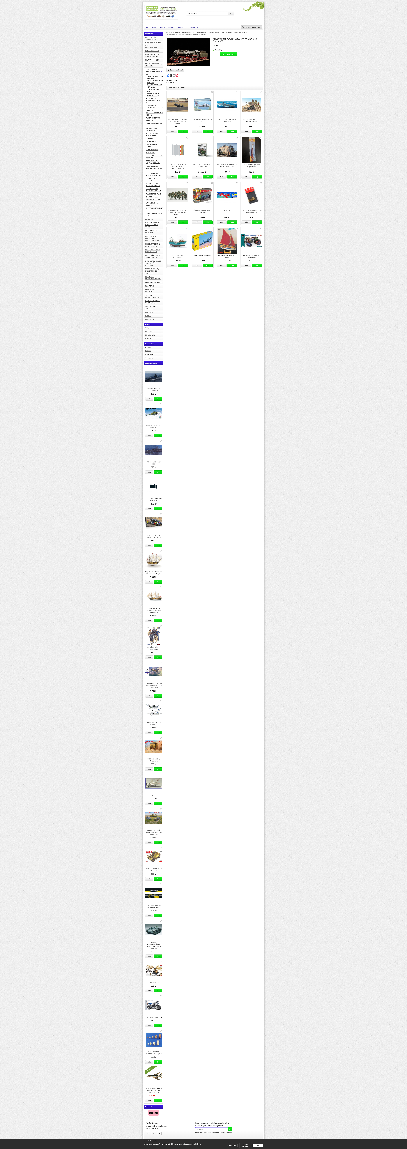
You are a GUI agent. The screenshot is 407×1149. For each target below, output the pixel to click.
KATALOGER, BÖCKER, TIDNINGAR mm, (153, 302)
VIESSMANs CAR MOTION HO (151, 129)
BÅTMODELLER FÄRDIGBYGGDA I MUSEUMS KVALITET (152, 238)
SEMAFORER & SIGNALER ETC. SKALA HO (153, 100)
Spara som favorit (176, 70)
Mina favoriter (150, 335)
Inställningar (231, 1145)
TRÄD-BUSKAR (151, 142)
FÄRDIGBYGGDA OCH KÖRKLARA (154, 86)
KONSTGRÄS (150, 153)
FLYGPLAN (149, 139)
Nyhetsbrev (182, 27)
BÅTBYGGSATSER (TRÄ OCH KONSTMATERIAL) (153, 45)
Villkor (153, 27)
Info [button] (149, 399)
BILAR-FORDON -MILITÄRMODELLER (153, 162)
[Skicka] (230, 1129)
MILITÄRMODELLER (152, 60)
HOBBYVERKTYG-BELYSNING (151, 231)
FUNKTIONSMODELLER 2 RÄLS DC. (155, 77)
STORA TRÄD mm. (152, 150)
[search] (231, 13)
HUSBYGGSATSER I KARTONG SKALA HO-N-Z (154, 168)
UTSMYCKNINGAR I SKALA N (152, 204)
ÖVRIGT (148, 316)
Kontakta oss (194, 27)
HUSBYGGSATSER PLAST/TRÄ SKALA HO (153, 174)
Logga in (148, 338)
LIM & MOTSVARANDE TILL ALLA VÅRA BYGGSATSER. (153, 263)
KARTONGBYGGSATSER (153, 282)
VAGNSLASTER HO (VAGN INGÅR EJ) (153, 94)
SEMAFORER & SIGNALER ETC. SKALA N (154, 107)
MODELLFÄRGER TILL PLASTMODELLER (152, 245)
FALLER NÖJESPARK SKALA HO (153, 119)
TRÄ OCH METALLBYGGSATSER (152, 296)
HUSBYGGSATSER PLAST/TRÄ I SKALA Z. (153, 190)
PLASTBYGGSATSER (152, 51)
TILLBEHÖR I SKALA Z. (153, 194)
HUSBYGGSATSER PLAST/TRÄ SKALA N (153, 185)
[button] (158, 399)
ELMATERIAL (149, 286)
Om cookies (149, 358)
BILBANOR (149, 219)
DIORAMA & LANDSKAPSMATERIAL (153, 278)
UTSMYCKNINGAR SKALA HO (152, 179)
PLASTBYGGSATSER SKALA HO (154, 90)
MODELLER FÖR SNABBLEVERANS (151, 38)
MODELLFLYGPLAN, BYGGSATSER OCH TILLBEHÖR (152, 271)
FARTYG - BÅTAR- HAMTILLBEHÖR (152, 134)
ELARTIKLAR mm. (152, 197)
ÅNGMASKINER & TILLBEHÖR (151, 307)
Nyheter (171, 27)
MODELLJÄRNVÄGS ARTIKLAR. (152, 64)
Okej (257, 1145)
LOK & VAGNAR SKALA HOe (154, 214)
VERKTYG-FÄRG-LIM (153, 200)
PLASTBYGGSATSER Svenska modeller (152, 55)
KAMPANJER (149, 319)
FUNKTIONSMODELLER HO (154, 124)
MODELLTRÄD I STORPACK (151, 146)
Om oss (162, 27)
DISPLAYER (149, 312)
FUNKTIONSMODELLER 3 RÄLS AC (155, 81)
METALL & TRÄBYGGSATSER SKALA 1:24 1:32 (154, 113)
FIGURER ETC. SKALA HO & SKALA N (154, 157)
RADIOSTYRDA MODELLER (150, 290)
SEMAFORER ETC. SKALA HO (154, 209)
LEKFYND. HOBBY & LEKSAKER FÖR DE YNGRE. (152, 225)
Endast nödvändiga (245, 1145)
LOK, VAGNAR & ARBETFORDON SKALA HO (154, 71)
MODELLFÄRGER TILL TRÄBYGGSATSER (152, 256)
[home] (147, 27)
